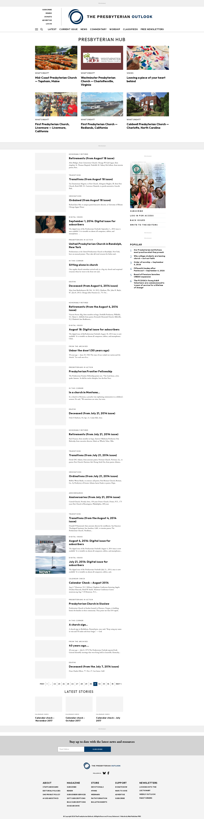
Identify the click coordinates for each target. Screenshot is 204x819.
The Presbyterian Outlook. (84, 816)
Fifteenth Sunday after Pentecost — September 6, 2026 (149, 269)
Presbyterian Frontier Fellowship (90, 371)
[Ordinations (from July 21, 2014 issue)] (50, 479)
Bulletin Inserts (99, 802)
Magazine (73, 782)
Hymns (94, 791)
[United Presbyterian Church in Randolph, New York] (50, 247)
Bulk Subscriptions (76, 802)
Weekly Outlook (147, 794)
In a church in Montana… (84, 392)
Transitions (75, 175)
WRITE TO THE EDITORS (144, 225)
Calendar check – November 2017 (44, 719)
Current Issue (68, 29)
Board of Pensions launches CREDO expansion (147, 275)
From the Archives (78, 346)
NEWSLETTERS (148, 782)
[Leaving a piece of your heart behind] (148, 58)
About (47, 782)
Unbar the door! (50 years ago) (89, 350)
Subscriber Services (76, 794)
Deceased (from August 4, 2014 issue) (93, 285)
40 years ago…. (79, 645)
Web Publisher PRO (134, 816)
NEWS (84, 29)
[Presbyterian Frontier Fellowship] (50, 374)
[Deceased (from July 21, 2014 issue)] (50, 416)
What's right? (42, 73)
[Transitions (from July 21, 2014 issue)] (50, 458)
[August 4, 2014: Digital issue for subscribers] (50, 544)
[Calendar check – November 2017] (48, 704)
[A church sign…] (50, 628)
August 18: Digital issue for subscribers (94, 329)
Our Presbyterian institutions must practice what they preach (149, 251)
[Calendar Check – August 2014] (50, 586)
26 (72, 684)
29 (86, 684)
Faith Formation (99, 798)
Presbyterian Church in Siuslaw (89, 603)
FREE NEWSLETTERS (152, 29)
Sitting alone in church (83, 264)
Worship (114, 29)
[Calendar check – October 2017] (79, 704)
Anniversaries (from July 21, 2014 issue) (94, 497)
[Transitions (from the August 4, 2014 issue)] (50, 521)
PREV (42, 684)
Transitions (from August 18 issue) (91, 179)
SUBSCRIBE (136, 211)
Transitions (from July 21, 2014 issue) (93, 455)
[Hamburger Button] (36, 29)
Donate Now (121, 787)
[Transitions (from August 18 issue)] (50, 182)
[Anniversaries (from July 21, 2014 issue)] (50, 500)
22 (55, 684)
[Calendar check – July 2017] (109, 704)
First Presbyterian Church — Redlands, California (99, 125)
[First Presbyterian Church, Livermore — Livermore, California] (56, 104)
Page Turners (145, 798)
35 (113, 684)
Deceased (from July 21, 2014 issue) (92, 413)
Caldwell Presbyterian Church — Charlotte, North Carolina (148, 125)
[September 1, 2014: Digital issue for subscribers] (50, 224)
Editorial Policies (51, 791)
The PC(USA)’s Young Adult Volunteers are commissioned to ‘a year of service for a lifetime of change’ (149, 284)
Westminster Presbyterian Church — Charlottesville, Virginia (98, 81)
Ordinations (75, 196)
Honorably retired (78, 154)
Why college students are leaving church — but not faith (149, 257)
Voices (130, 73)
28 (82, 684)
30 (91, 684)
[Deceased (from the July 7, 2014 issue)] (50, 670)
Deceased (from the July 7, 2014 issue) (94, 666)
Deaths (72, 282)
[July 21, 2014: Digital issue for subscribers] (50, 565)
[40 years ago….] (50, 649)
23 (59, 684)
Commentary (98, 29)
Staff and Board (50, 787)
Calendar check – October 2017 (75, 719)
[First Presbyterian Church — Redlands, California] (102, 104)
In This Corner (76, 261)
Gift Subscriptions (76, 798)
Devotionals (97, 787)
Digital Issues (76, 217)
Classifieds (130, 29)
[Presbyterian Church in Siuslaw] (50, 607)
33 (104, 684)
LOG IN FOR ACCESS (142, 216)
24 (64, 684)
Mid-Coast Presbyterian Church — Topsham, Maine (56, 79)
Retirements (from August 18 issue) (91, 158)
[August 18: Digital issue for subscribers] (50, 332)
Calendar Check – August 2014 (89, 582)
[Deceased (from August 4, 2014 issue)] (50, 289)
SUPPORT (121, 782)
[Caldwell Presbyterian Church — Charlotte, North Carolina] (148, 104)
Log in (49, 24)
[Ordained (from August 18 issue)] (50, 203)
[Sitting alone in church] (50, 268)
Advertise (47, 20)
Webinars (95, 794)
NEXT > (119, 684)
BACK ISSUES (137, 220)
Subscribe (47, 10)
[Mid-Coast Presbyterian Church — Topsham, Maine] (56, 58)
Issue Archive (73, 806)
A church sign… (78, 624)
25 (68, 684)
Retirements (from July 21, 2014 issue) (93, 434)
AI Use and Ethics (51, 798)
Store (95, 782)
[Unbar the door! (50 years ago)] (50, 353)
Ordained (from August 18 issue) (90, 200)
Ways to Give (121, 791)
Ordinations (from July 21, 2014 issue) (93, 476)
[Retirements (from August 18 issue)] (50, 161)
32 (99, 684)
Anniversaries (76, 493)
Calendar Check (77, 579)
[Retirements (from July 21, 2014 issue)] (50, 437)
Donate (48, 17)
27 (77, 684)
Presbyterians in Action (81, 240)
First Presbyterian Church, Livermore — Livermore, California (52, 127)
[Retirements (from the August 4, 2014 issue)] (50, 310)
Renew (49, 13)
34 (108, 684)
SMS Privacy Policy (51, 794)
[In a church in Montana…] (50, 395)
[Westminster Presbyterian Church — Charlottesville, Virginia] (102, 58)
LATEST (52, 29)
